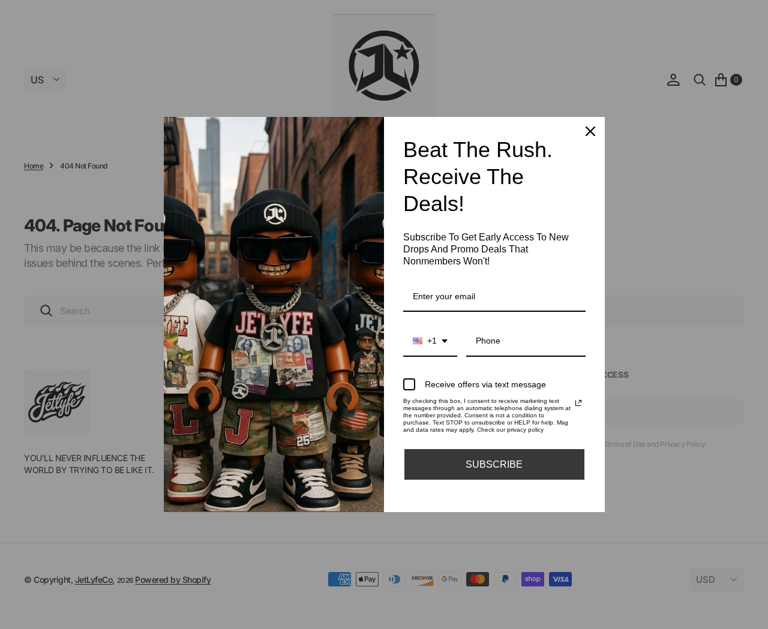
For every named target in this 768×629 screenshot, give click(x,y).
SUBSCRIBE (494, 464)
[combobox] (430, 341)
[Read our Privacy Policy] (578, 403)
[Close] (590, 131)
